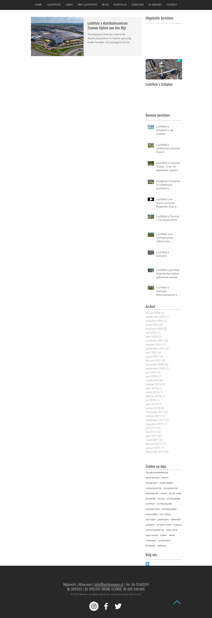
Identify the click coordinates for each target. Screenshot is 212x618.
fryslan (161, 498)
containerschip (153, 488)
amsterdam (152, 482)
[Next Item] (176, 69)
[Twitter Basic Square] (147, 564)
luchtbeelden (174, 498)
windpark (150, 545)
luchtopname (152, 508)
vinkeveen (151, 540)
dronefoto (151, 498)
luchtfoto (150, 503)
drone (163, 493)
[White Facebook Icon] (106, 606)
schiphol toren (164, 524)
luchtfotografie (164, 503)
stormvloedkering (155, 529)
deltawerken (152, 493)
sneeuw (178, 524)
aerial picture (152, 477)
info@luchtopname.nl (109, 584)
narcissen (151, 519)
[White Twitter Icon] (118, 606)
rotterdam (176, 519)
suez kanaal (152, 535)
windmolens (164, 540)
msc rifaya (164, 514)
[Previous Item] (150, 69)
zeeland (161, 545)
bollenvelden (166, 482)
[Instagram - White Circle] (94, 606)
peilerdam (163, 519)
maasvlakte (152, 514)
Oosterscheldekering (157, 472)
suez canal (171, 529)
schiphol (150, 524)
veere (172, 535)
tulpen (163, 535)
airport (164, 477)
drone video (175, 493)
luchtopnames (169, 508)
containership (170, 488)
